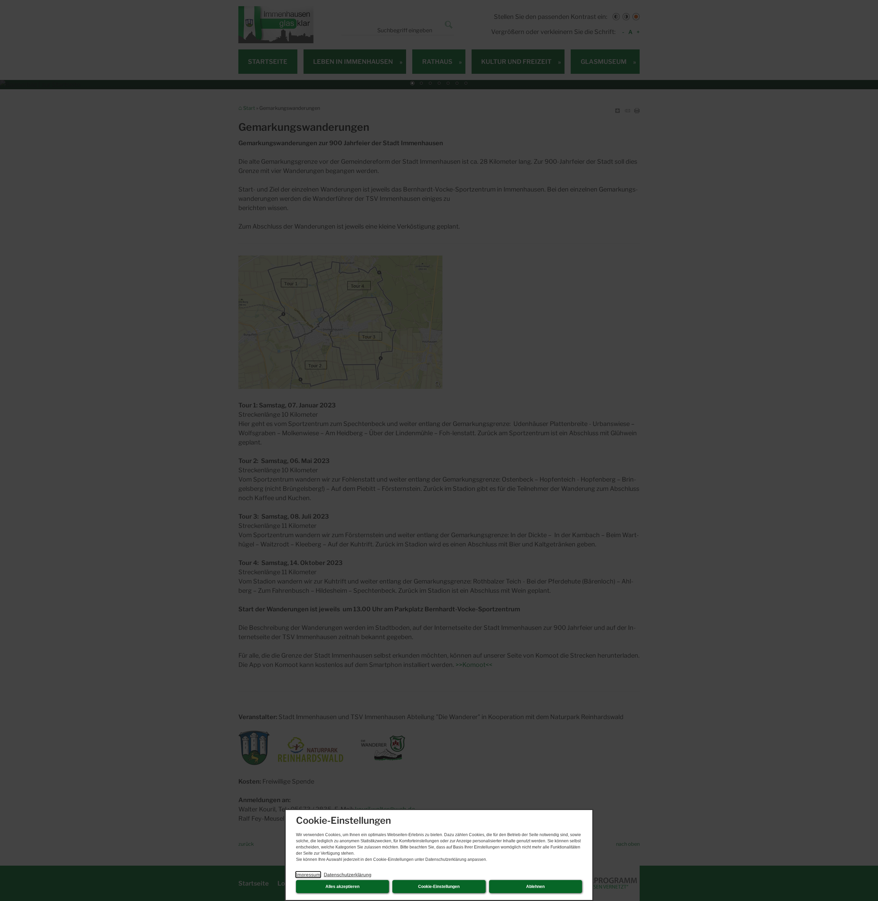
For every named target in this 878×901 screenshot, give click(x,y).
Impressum (308, 874)
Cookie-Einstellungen (439, 886)
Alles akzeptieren (342, 886)
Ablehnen (535, 886)
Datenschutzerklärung (347, 874)
